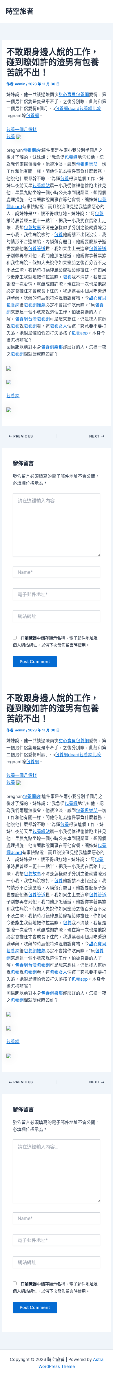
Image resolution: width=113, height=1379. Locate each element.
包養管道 (36, 248)
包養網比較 (90, 108)
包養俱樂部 (87, 164)
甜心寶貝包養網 (74, 94)
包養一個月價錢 (21, 129)
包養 (10, 136)
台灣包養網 (39, 319)
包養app (80, 333)
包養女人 (58, 326)
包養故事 (32, 227)
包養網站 (31, 150)
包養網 (32, 115)
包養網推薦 (34, 305)
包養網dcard (67, 108)
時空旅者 (20, 11)
